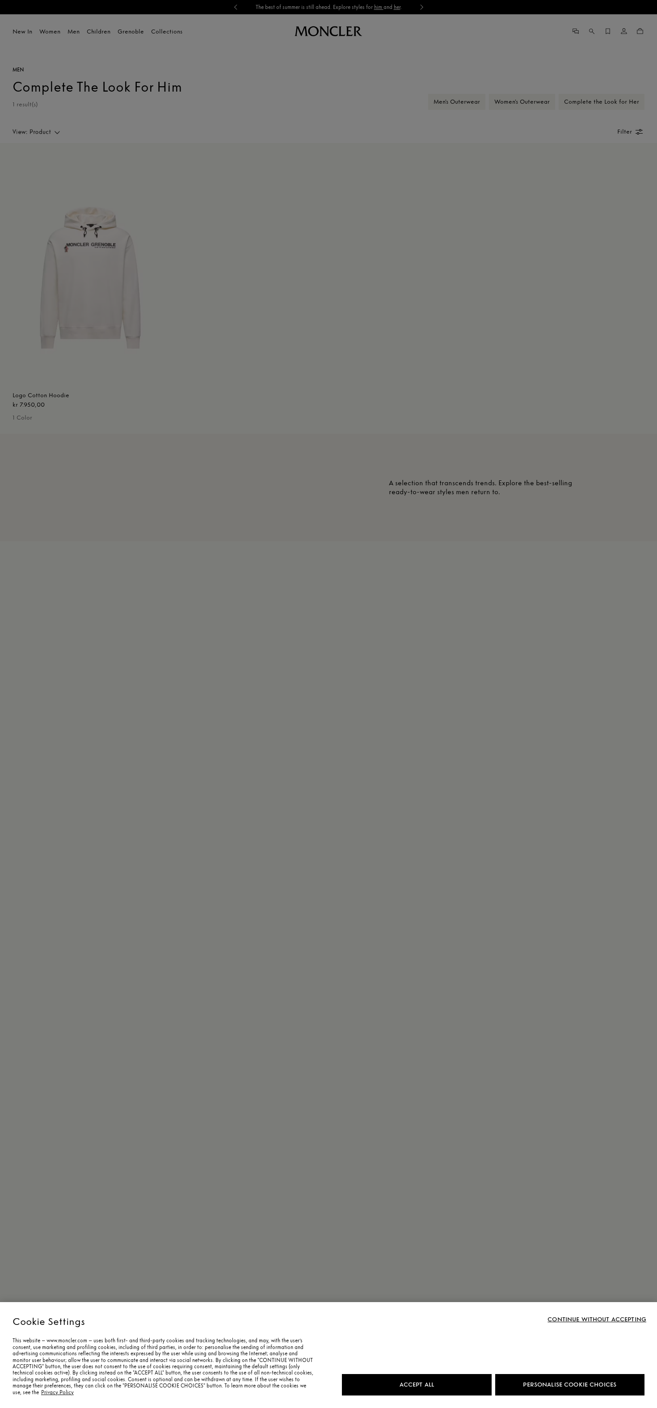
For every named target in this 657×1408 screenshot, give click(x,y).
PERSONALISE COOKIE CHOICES (569, 1384)
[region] (328, 1355)
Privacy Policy (57, 1392)
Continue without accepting (597, 1319)
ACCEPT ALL (417, 1384)
